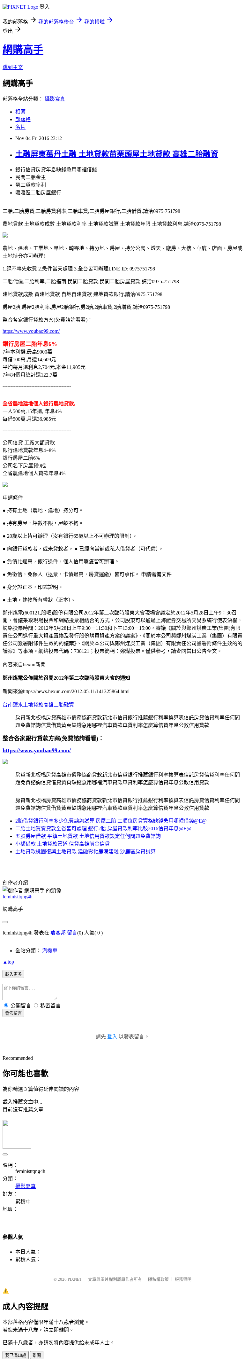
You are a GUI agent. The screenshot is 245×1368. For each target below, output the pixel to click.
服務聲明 (183, 1279)
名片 (20, 127)
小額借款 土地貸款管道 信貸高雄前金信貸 (62, 844)
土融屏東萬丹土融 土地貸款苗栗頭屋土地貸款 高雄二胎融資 (116, 154)
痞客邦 (58, 932)
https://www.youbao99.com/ (31, 331)
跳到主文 (13, 67)
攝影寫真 (55, 99)
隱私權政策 (158, 1279)
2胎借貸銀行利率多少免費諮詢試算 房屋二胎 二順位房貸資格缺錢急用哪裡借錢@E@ (111, 821)
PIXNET (75, 1279)
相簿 (20, 111)
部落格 (23, 119)
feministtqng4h (18, 896)
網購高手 (23, 49)
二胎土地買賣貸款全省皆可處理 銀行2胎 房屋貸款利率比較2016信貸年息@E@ (103, 828)
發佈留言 (13, 1013)
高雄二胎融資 (58, 704)
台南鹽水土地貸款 (23, 704)
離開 (37, 1355)
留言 (72, 932)
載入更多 (13, 974)
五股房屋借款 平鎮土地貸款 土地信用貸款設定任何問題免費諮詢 (88, 836)
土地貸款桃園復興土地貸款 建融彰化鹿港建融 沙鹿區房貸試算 (85, 851)
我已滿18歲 (15, 1355)
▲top (8, 962)
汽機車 (49, 950)
